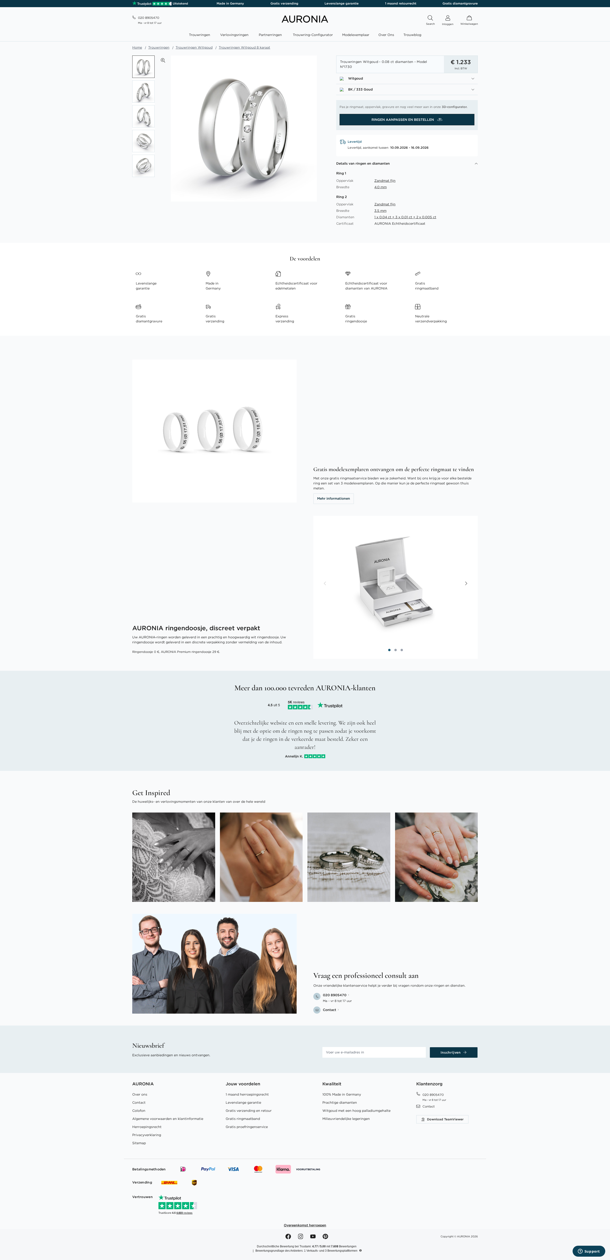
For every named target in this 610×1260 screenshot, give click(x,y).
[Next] (466, 584)
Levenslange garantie (342, 3)
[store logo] (305, 21)
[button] (163, 60)
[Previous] (325, 584)
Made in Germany (230, 3)
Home (137, 47)
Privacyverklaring (146, 1135)
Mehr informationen (333, 498)
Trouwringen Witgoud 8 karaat (244, 47)
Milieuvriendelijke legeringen (346, 1119)
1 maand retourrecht (400, 3)
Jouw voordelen (243, 1084)
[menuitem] (200, 35)
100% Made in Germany (341, 1094)
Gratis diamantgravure (460, 3)
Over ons (139, 1094)
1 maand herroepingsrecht (247, 1094)
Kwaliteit (331, 1084)
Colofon (138, 1110)
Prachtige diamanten (339, 1102)
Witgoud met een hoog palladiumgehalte (356, 1110)
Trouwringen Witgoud (194, 47)
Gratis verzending (284, 3)
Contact (139, 1102)
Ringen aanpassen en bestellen (403, 119)
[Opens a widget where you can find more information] (588, 1252)
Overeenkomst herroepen (305, 1225)
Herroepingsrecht (147, 1127)
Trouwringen (158, 47)
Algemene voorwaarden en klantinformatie (167, 1119)
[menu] (305, 35)
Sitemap (139, 1143)
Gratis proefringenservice (247, 1127)
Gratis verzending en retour (249, 1110)
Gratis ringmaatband (243, 1119)
